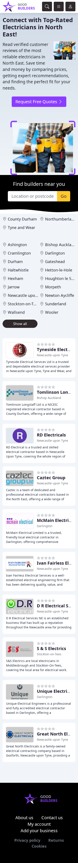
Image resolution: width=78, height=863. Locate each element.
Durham (15, 261)
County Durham (22, 219)
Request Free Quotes (36, 102)
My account (39, 824)
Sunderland (55, 303)
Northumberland (60, 219)
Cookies (39, 846)
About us (24, 818)
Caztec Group (51, 478)
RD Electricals (51, 435)
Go (64, 196)
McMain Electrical (56, 520)
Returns (56, 840)
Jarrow (14, 286)
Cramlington (19, 253)
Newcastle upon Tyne (27, 295)
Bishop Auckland (60, 244)
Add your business (39, 831)
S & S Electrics (51, 648)
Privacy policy (27, 840)
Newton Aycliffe (59, 295)
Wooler (51, 312)
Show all (20, 323)
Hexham (15, 278)
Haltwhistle (18, 270)
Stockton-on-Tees (24, 303)
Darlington (55, 253)
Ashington (17, 244)
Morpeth (53, 286)
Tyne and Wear (21, 227)
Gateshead (55, 261)
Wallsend (16, 312)
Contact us (52, 818)
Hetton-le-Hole (58, 270)
